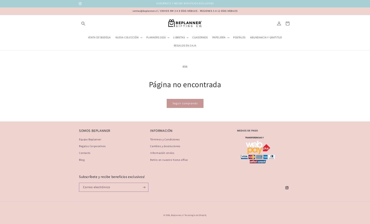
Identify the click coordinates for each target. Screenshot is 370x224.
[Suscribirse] (144, 187)
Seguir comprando (185, 103)
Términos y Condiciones (165, 139)
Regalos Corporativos (92, 146)
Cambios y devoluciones (165, 146)
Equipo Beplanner (90, 139)
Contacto (85, 153)
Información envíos (162, 153)
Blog (82, 160)
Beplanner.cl (177, 215)
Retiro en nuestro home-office (169, 160)
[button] (83, 23)
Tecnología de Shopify (195, 215)
